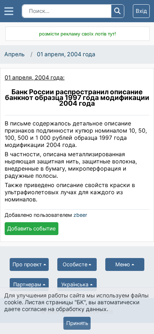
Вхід (141, 11)
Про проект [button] (27, 264)
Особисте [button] (75, 264)
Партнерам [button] (27, 284)
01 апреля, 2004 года (66, 54)
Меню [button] (122, 264)
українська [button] (74, 284)
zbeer (80, 215)
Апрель (14, 54)
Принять (77, 323)
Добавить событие (31, 228)
